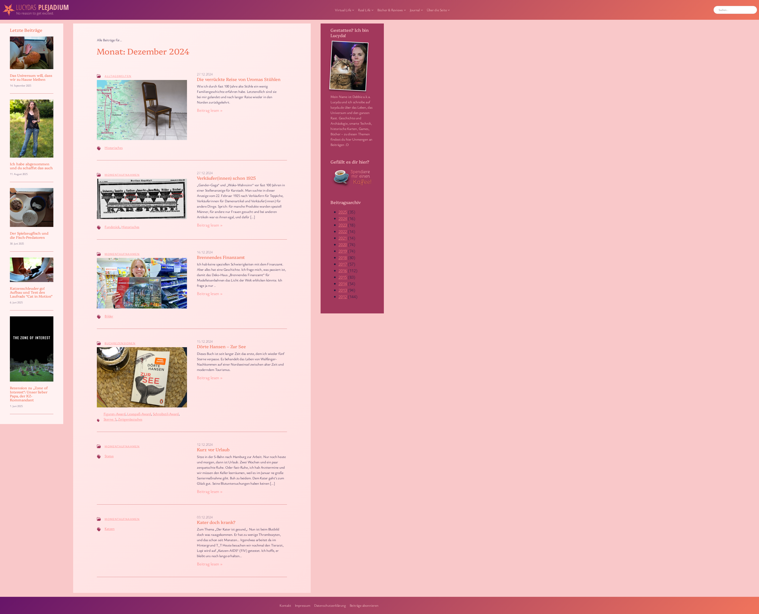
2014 (342, 283)
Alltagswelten (118, 76)
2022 (342, 231)
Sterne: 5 (110, 419)
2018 (342, 257)
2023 (342, 225)
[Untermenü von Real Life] (372, 10)
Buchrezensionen (120, 343)
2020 (342, 244)
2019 (342, 251)
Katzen (110, 528)
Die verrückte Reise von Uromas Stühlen (238, 79)
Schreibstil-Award (166, 413)
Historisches (114, 147)
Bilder (109, 316)
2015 (342, 277)
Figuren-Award (115, 413)
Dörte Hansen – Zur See (221, 346)
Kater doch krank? (216, 522)
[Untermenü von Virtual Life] (353, 10)
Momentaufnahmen (122, 175)
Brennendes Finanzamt (221, 257)
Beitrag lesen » (210, 110)
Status (109, 455)
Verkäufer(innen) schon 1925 (226, 178)
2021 (342, 238)
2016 (342, 270)
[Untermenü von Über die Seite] (449, 10)
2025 (342, 212)
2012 (342, 296)
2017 (342, 264)
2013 (342, 290)
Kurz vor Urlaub (213, 449)
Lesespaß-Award (139, 413)
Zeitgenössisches (130, 419)
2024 (342, 218)
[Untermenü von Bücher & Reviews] (405, 10)
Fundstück (112, 226)
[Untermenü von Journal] (422, 10)
